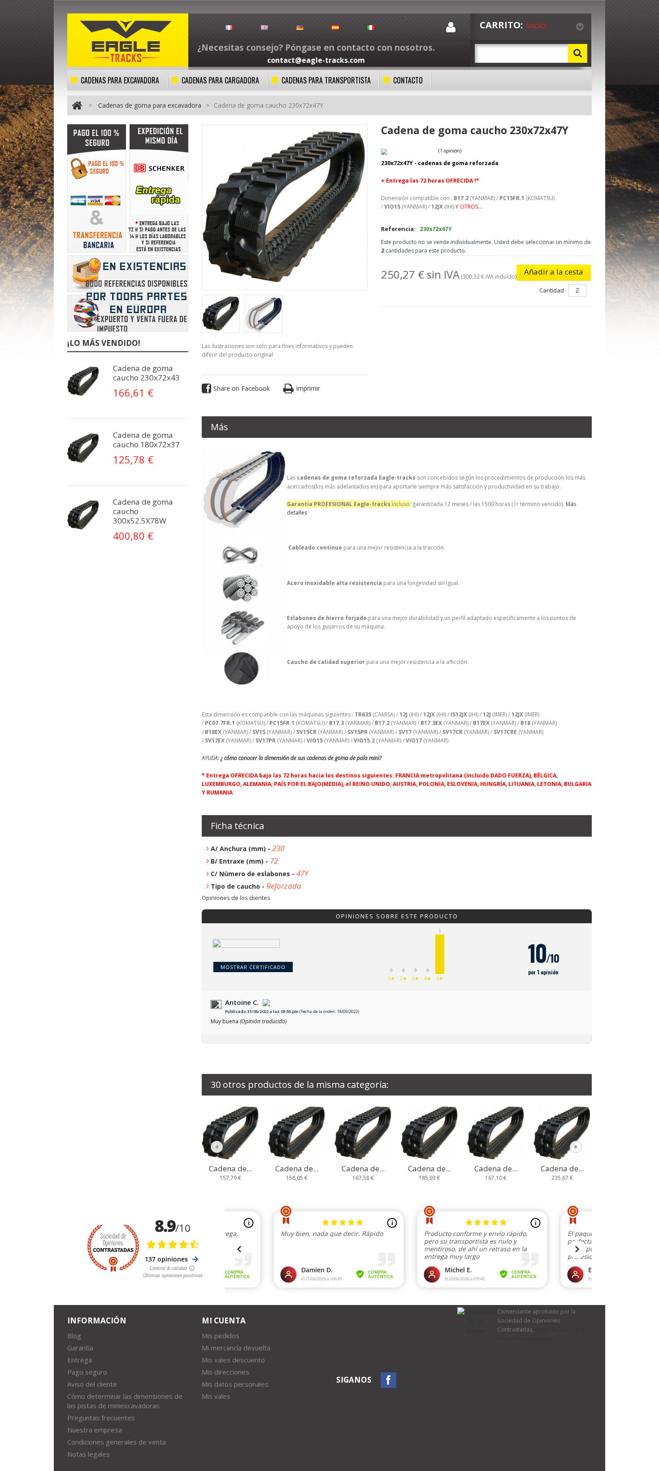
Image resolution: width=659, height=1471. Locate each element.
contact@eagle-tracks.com (316, 60)
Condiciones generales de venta (116, 1441)
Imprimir (308, 388)
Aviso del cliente (92, 1383)
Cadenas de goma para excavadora (149, 105)
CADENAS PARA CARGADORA (220, 80)
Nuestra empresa (94, 1429)
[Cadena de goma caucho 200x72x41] (296, 1133)
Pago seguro (87, 1371)
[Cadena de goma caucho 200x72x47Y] (562, 1133)
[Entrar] (450, 29)
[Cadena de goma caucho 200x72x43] (429, 1133)
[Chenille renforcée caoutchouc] (85, 381)
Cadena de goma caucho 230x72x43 (146, 373)
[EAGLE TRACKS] (127, 40)
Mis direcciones (225, 1371)
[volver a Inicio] (77, 105)
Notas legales (88, 1453)
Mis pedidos (220, 1335)
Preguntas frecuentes (101, 1417)
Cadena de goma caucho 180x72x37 (146, 440)
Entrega (79, 1359)
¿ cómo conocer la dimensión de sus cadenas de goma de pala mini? (301, 758)
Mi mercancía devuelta (236, 1347)
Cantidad (551, 290)
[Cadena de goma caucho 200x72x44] (496, 1133)
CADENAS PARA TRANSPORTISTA (326, 80)
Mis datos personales (235, 1383)
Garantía (80, 1347)
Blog (74, 1335)
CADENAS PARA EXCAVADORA (120, 80)
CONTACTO (408, 80)
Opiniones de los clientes (236, 898)
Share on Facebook (241, 388)
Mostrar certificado (253, 967)
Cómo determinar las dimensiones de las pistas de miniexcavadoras (124, 1401)
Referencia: (398, 229)
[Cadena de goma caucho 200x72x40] (230, 1133)
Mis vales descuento (233, 1359)
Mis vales (216, 1396)
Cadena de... (230, 1168)
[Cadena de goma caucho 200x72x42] (363, 1133)
